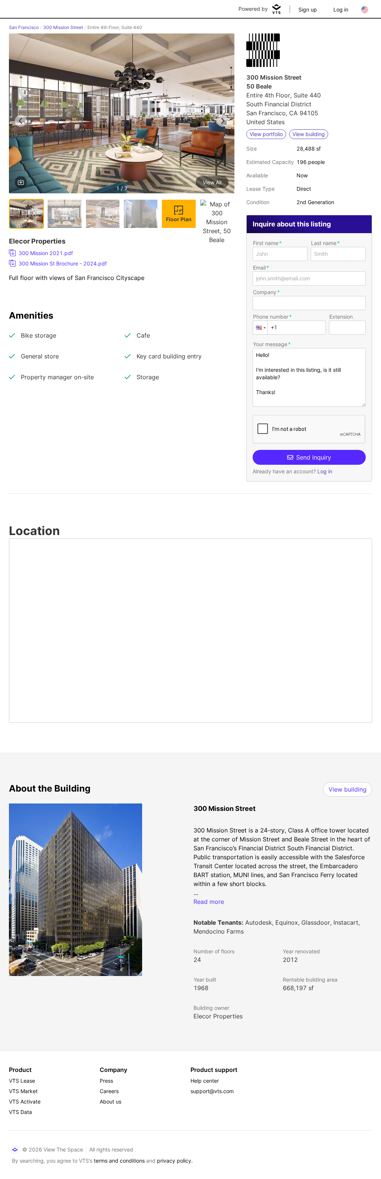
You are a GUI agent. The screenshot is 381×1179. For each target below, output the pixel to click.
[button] (121, 114)
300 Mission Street (63, 27)
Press (106, 1080)
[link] (118, 253)
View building (347, 789)
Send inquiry (313, 457)
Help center (204, 1080)
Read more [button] (208, 901)
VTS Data (20, 1112)
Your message (270, 344)
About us (110, 1101)
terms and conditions (119, 1160)
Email (259, 267)
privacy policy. (175, 1160)
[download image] (21, 182)
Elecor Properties (218, 1016)
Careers (109, 1091)
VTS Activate (25, 1101)
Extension (341, 316)
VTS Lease (22, 1080)
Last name (323, 243)
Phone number (270, 316)
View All (212, 182)
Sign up (307, 9)
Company (264, 292)
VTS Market (23, 1091)
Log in (340, 9)
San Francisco (24, 27)
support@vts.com (212, 1091)
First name (265, 243)
